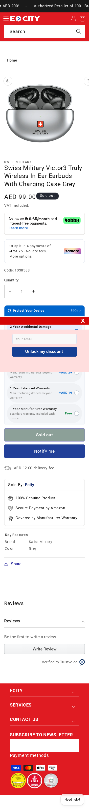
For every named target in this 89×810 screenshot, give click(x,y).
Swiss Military (17, 162)
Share (16, 564)
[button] (6, 18)
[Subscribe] (72, 745)
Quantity (11, 280)
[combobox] (44, 31)
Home (12, 60)
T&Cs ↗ (76, 310)
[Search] (78, 31)
